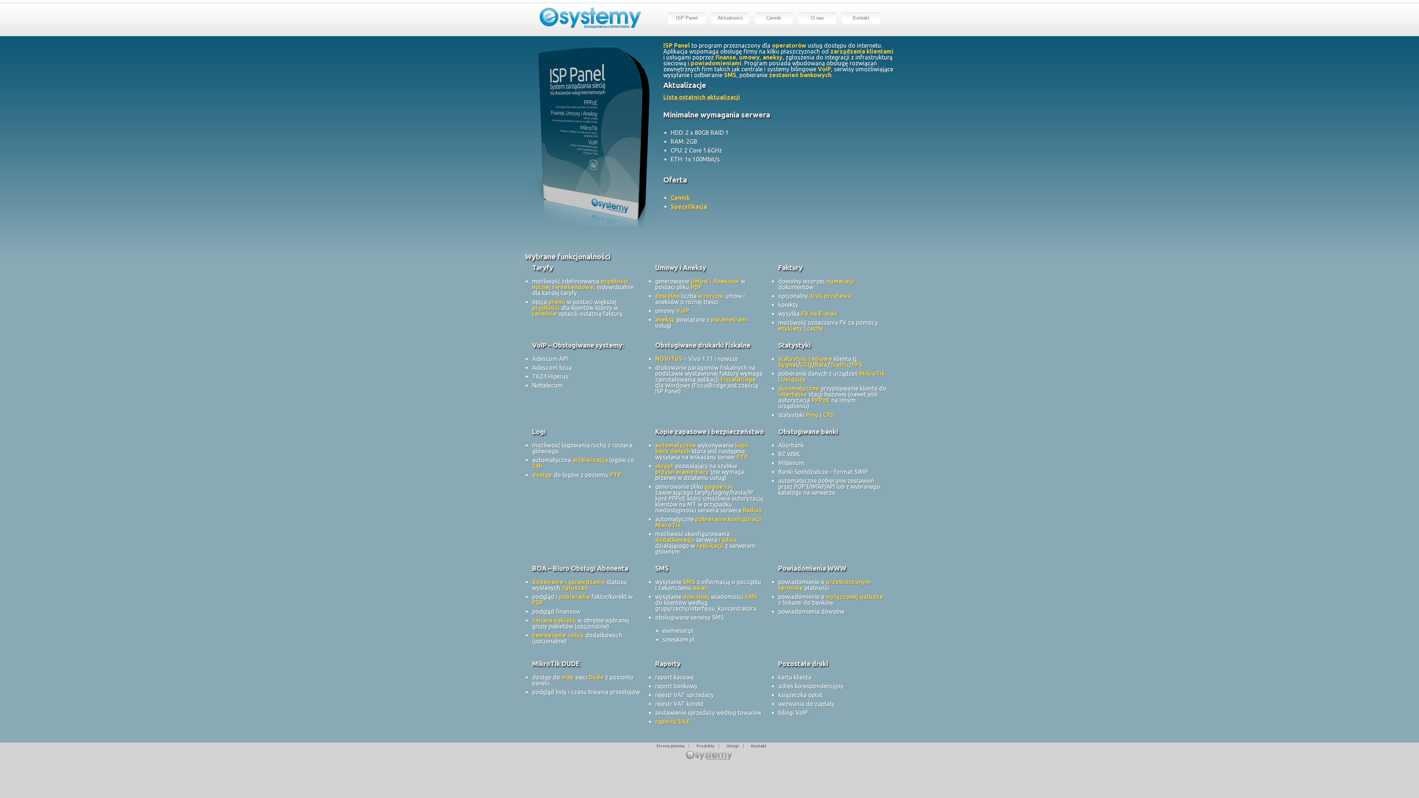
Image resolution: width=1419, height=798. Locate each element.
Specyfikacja (689, 206)
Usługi (732, 746)
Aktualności (730, 18)
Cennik (773, 18)
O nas (817, 18)
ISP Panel (687, 18)
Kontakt (861, 18)
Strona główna (670, 746)
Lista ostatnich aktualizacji (701, 97)
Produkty (705, 746)
